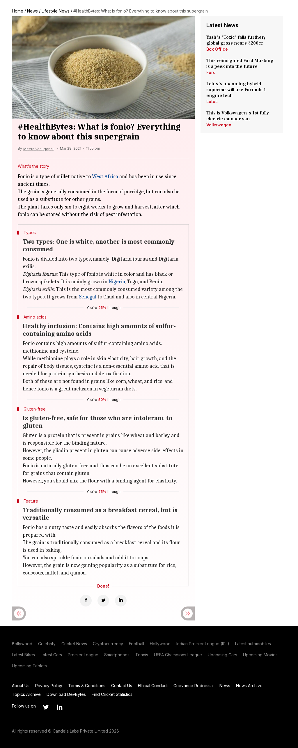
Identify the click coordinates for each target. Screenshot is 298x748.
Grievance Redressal (193, 685)
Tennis (141, 654)
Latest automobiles (253, 643)
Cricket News (74, 643)
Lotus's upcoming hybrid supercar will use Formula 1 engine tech (236, 89)
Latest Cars (51, 654)
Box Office (217, 49)
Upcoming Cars (222, 654)
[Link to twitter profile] (46, 707)
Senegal (87, 297)
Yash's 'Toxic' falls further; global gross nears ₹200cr (235, 40)
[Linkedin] (121, 600)
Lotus (212, 101)
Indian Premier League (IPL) (202, 643)
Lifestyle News (56, 10)
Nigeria (117, 282)
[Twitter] (103, 600)
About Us (20, 685)
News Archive (249, 685)
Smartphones (117, 654)
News (32, 10)
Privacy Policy (48, 685)
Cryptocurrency (108, 643)
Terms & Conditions (86, 685)
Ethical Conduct (153, 685)
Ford (211, 72)
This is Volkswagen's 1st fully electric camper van (237, 116)
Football (136, 643)
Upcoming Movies (260, 654)
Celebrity (47, 643)
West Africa (105, 177)
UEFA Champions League (178, 654)
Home (17, 10)
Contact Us (121, 685)
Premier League (83, 654)
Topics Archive (26, 694)
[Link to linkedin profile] (60, 707)
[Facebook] (86, 600)
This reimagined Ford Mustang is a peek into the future (240, 63)
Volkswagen (218, 124)
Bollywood (22, 643)
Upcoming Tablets (29, 665)
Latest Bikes (23, 654)
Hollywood (160, 643)
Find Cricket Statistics (112, 694)
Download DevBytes (66, 694)
